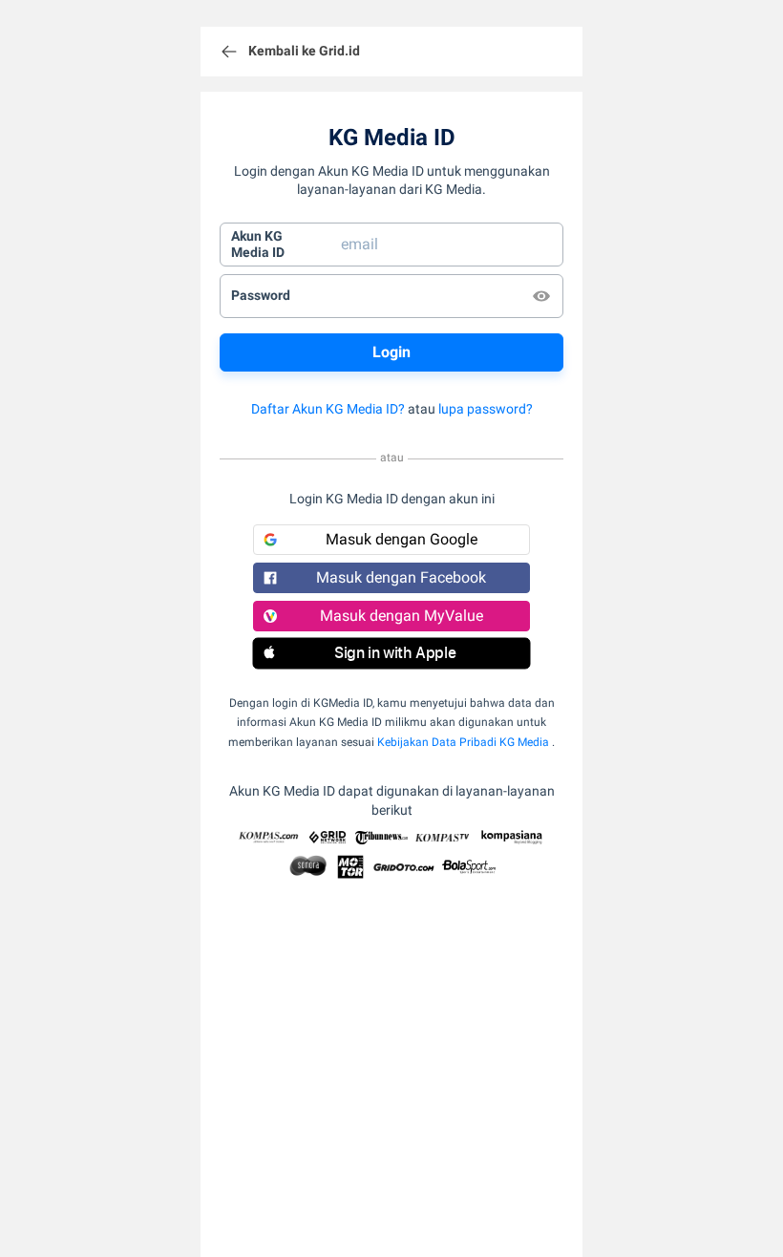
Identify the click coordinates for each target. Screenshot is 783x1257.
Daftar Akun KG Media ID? (328, 408)
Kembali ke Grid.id (304, 50)
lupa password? (485, 408)
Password (260, 295)
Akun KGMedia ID (258, 244)
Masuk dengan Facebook (401, 577)
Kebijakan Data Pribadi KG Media (463, 742)
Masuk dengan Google (401, 539)
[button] (391, 653)
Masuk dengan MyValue (401, 616)
